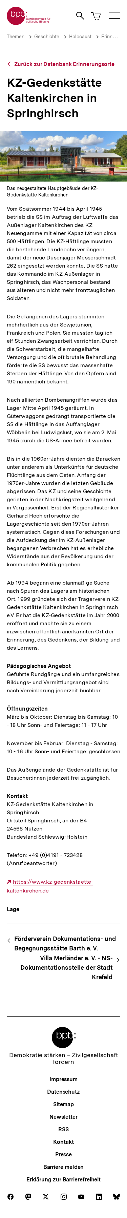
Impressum (63, 1079)
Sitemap (63, 1104)
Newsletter (63, 1117)
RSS (63, 1129)
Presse (63, 1154)
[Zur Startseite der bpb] (29, 22)
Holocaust (80, 36)
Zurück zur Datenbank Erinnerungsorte (64, 64)
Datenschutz (63, 1092)
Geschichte (46, 36)
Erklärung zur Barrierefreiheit (63, 1179)
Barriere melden (63, 1167)
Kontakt (63, 1142)
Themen (15, 36)
